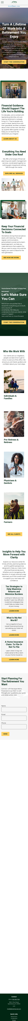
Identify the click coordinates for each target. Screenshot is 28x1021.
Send (5, 734)
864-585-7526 (16, 999)
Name (3, 706)
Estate (14, 1020)
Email (3, 714)
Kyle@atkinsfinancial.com (14, 1009)
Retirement (14, 1016)
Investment (14, 1018)
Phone (3, 723)
